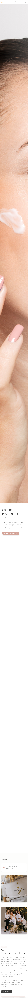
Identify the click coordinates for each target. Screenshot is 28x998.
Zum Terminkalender (11, 533)
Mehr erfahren (6, 991)
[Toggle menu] (25, 2)
